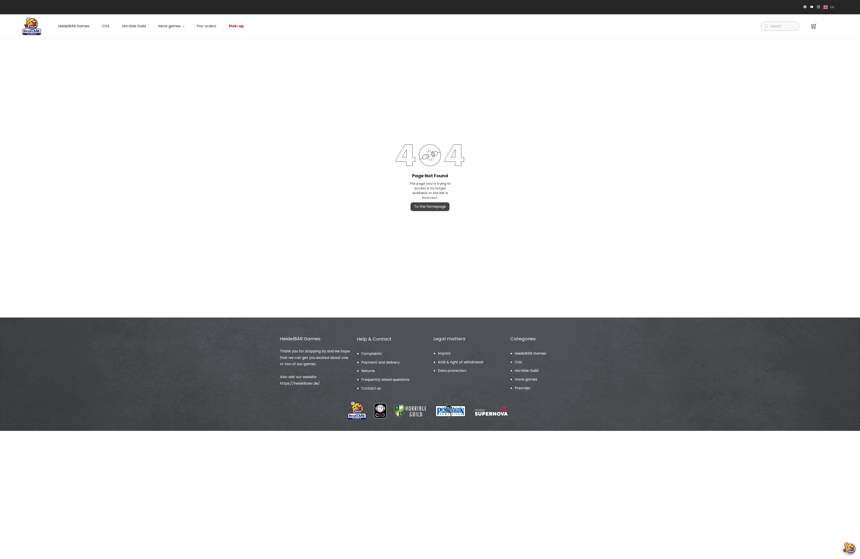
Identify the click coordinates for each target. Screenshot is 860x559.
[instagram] (818, 7)
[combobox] (829, 7)
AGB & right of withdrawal (460, 362)
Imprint (444, 353)
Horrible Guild (526, 370)
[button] (813, 26)
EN (832, 7)
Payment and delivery (380, 362)
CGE (518, 362)
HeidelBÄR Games (530, 353)
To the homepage (430, 206)
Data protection (452, 370)
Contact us (371, 388)
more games (526, 379)
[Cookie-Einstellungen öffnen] (849, 548)
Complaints (371, 353)
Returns (368, 370)
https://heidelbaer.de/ (300, 383)
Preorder (523, 388)
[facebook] (805, 7)
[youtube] (811, 7)
